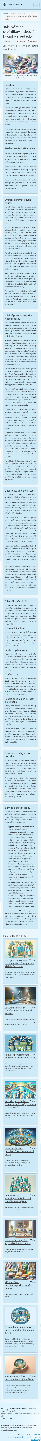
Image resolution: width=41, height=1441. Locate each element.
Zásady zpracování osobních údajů (25, 1414)
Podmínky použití (6, 1414)
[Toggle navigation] (36, 5)
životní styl (35, 1440)
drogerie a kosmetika (16, 1437)
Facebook (33, 41)
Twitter (21, 41)
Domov (5, 13)
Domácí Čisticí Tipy (17, 13)
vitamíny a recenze (33, 1437)
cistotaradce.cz (15, 4)
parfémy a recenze (33, 1434)
